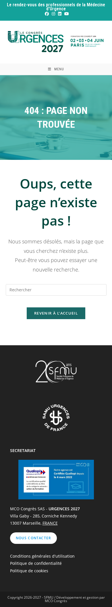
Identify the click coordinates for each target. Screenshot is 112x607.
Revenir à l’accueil (56, 313)
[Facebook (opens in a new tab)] (46, 13)
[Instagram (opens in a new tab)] (53, 13)
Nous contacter (33, 538)
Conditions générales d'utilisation (42, 556)
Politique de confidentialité (36, 563)
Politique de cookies (29, 570)
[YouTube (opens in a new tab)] (66, 13)
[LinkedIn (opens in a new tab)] (59, 13)
